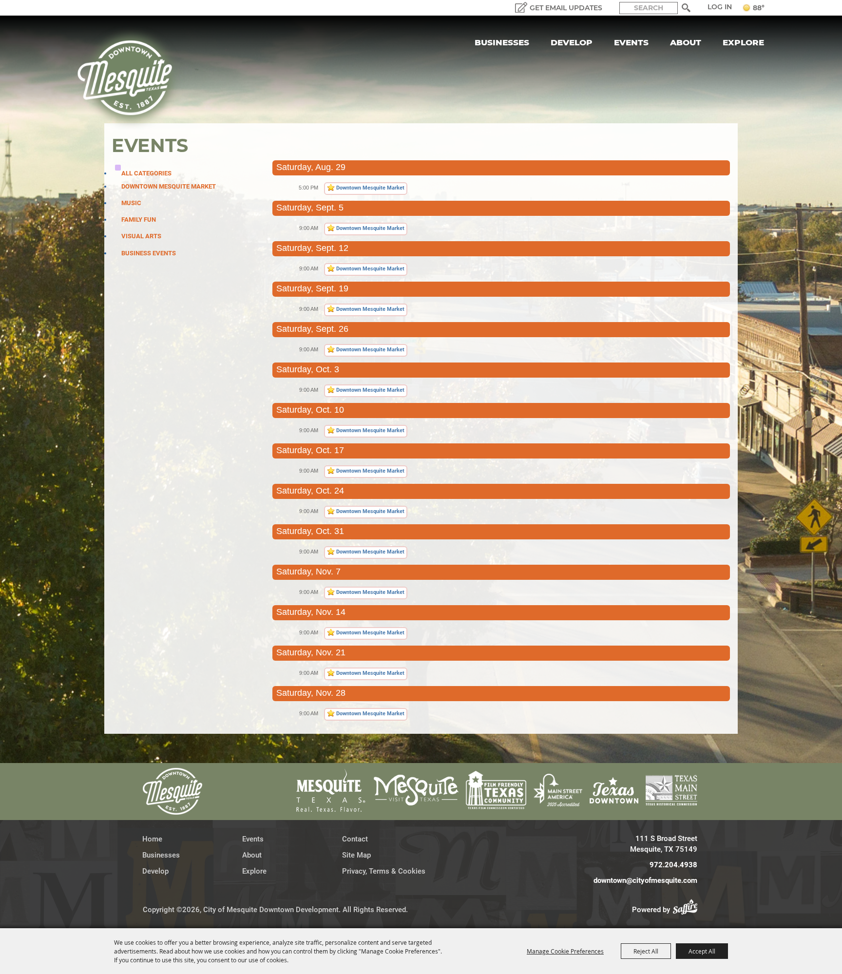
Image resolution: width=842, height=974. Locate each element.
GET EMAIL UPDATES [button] (566, 7)
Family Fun (138, 219)
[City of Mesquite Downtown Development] (131, 78)
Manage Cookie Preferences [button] (565, 951)
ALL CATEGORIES (146, 173)
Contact (355, 839)
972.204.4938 (673, 864)
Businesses (502, 42)
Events (631, 42)
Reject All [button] (645, 951)
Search (686, 7)
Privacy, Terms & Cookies (383, 871)
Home (152, 839)
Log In (720, 6)
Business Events (148, 253)
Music (131, 203)
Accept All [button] (702, 951)
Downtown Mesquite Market (168, 186)
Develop (572, 42)
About (685, 42)
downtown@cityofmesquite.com (645, 880)
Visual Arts (141, 236)
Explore (743, 42)
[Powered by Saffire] (688, 909)
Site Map (356, 855)
